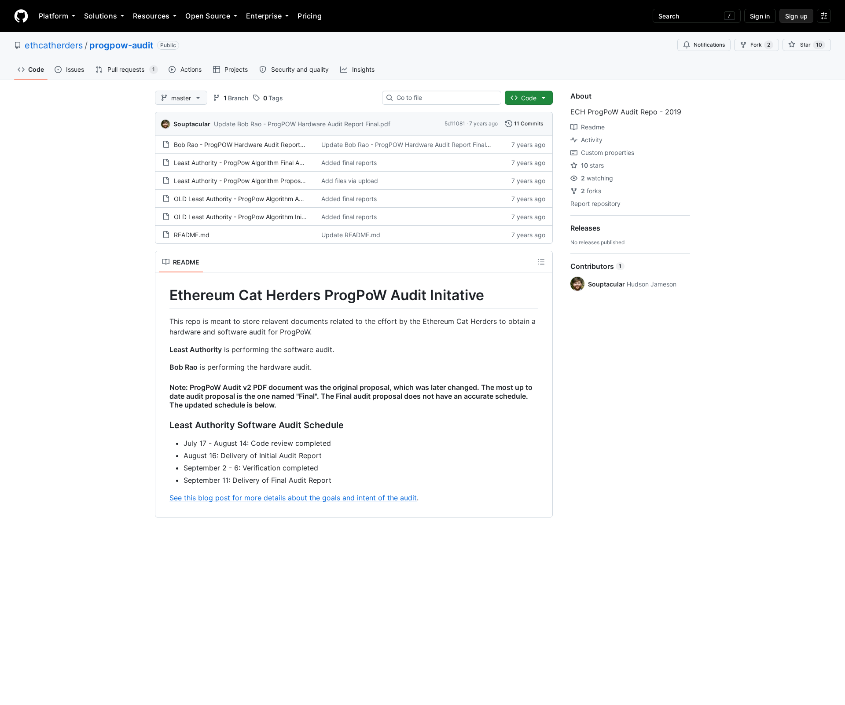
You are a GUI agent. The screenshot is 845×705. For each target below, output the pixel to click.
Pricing (310, 15)
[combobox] (445, 97)
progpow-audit (121, 45)
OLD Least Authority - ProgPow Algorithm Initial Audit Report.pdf (267, 216)
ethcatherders (54, 45)
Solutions (100, 15)
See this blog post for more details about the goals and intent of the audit (293, 497)
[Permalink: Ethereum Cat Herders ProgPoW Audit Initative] (163, 295)
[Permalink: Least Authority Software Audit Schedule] (163, 425)
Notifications (709, 44)
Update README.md (350, 235)
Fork (760, 44)
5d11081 (455, 123)
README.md (191, 235)
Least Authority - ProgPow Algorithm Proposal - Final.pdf (255, 180)
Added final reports (349, 162)
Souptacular (191, 124)
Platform (53, 15)
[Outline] (541, 262)
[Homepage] (21, 16)
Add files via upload (349, 180)
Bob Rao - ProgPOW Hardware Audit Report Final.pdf (250, 144)
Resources (151, 15)
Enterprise (264, 15)
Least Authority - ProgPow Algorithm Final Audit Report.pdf (258, 162)
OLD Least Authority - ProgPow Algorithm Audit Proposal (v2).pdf (268, 198)
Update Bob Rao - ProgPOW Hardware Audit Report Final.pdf (302, 124)
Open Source (207, 15)
